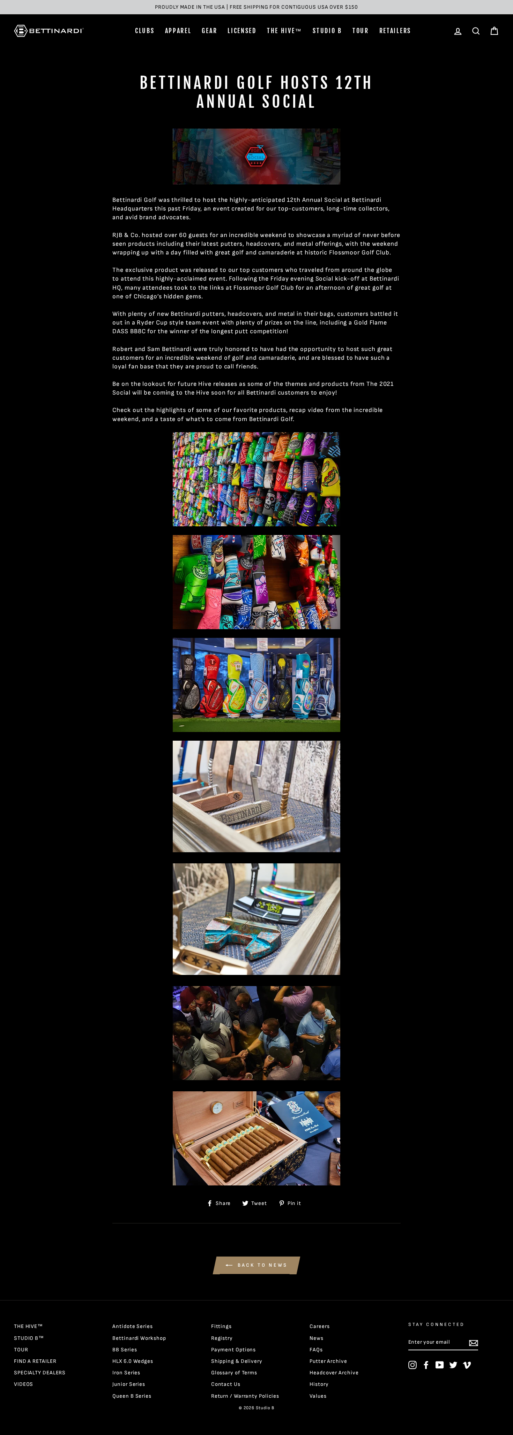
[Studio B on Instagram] (412, 1365)
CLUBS (145, 31)
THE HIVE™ (284, 31)
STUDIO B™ (29, 1338)
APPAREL (178, 31)
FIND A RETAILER (35, 1361)
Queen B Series (131, 1396)
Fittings (221, 1326)
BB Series (124, 1349)
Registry (222, 1338)
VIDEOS (23, 1384)
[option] (256, 7)
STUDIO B (327, 31)
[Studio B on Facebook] (426, 1365)
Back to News (261, 1265)
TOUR (360, 31)
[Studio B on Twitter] (453, 1365)
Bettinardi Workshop (139, 1338)
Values (318, 1396)
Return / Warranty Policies (245, 1396)
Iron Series (126, 1372)
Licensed (242, 31)
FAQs (316, 1349)
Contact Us (225, 1384)
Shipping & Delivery (236, 1361)
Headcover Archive (334, 1372)
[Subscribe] (473, 1342)
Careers (319, 1326)
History (319, 1384)
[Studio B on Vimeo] (467, 1365)
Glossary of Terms (234, 1372)
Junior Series (128, 1384)
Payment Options (233, 1349)
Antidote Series (132, 1326)
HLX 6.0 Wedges (132, 1361)
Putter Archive (328, 1361)
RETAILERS (395, 31)
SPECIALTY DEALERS (40, 1372)
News (317, 1338)
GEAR (209, 31)
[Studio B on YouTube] (440, 1365)
